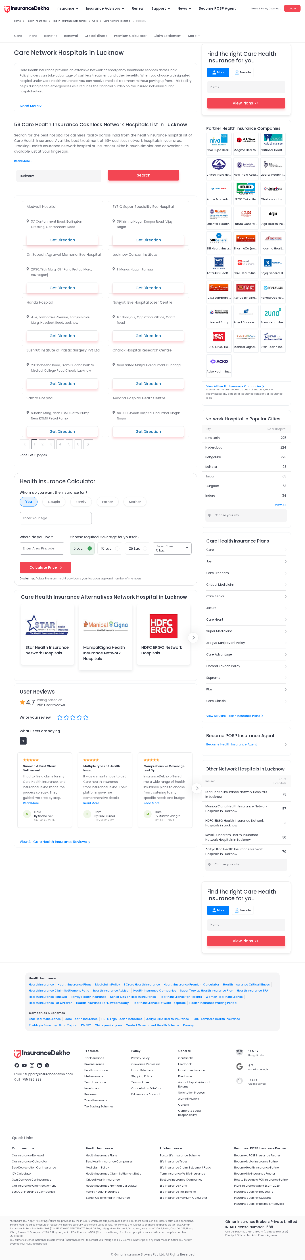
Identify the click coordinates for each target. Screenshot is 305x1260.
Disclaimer (185, 1076)
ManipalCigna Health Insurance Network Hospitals (104, 653)
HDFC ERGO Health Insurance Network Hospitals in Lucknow (234, 823)
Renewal (71, 36)
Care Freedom (217, 573)
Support (158, 8)
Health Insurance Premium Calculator (191, 984)
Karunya (189, 1025)
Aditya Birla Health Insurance (167, 1019)
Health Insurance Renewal (48, 997)
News (182, 8)
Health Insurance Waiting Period (212, 1003)
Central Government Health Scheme (152, 1025)
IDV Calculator (21, 1173)
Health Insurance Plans (74, 984)
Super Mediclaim (219, 631)
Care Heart (214, 619)
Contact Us (186, 1058)
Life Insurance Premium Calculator (183, 1198)
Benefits (50, 36)
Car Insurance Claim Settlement (34, 1186)
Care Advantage (219, 654)
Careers (183, 1105)
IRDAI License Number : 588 (249, 1227)
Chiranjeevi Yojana (108, 1025)
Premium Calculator (130, 36)
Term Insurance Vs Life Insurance (182, 1173)
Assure (211, 608)
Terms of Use (140, 1082)
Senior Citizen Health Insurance (133, 997)
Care (18, 36)
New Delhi (212, 438)
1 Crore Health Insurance (142, 984)
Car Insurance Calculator (29, 1161)
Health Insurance (41, 984)
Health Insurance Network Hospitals (159, 1003)
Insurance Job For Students (253, 1198)
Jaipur (210, 476)
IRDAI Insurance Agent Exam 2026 (257, 1186)
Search (143, 175)
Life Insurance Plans (173, 1186)
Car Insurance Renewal (28, 1155)
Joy (209, 561)
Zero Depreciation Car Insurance (34, 1167)
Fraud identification (191, 1070)
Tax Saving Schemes (98, 1106)
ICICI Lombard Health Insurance (216, 1019)
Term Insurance (95, 1082)
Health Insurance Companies (154, 990)
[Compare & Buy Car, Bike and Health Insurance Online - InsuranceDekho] (26, 10)
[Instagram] (32, 1066)
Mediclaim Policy (107, 984)
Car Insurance (94, 1058)
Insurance (65, 8)
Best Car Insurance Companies (33, 1192)
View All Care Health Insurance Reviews (53, 841)
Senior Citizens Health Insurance (108, 1198)
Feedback (185, 1064)
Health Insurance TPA (252, 990)
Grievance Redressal (145, 1064)
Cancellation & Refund (146, 1088)
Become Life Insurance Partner (254, 1173)
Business (90, 1094)
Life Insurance (93, 1076)
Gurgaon (212, 486)
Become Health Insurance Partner (257, 1167)
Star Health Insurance (45, 1019)
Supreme (213, 677)
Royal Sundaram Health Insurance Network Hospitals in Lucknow (231, 837)
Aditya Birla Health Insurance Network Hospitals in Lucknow (234, 851)
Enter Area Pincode (38, 548)
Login (292, 8)
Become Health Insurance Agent (231, 744)
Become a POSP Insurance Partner (257, 1155)
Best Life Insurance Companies (181, 1179)
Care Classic (216, 701)
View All (280, 505)
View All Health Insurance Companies (233, 386)
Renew (138, 8)
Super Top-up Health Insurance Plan (206, 990)
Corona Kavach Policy (223, 666)
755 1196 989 (32, 1079)
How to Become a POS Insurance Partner (261, 1179)
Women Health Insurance (224, 997)
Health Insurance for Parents (181, 997)
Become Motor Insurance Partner (256, 1161)
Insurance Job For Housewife (253, 1192)
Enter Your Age (35, 518)
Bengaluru (213, 457)
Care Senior (215, 596)
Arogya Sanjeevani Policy (225, 643)
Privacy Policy (140, 1058)
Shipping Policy (141, 1076)
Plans (33, 36)
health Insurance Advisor (111, 990)
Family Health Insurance (88, 997)
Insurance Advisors (103, 8)
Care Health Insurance (81, 1019)
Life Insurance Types (174, 1161)
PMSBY (86, 1025)
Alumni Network (188, 1098)
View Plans (243, 103)
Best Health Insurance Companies (109, 1161)
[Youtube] (24, 1066)
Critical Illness (96, 36)
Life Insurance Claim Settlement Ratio (185, 1167)
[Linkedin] (39, 1066)
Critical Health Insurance (103, 1179)
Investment (92, 1088)
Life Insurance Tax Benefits (178, 1192)
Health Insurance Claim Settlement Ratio (59, 990)
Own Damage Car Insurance (31, 1179)
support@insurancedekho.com (49, 1074)
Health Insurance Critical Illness (246, 984)
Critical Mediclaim (220, 584)
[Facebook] (16, 1066)
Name (215, 87)
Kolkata (211, 466)
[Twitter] (47, 1066)
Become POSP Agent (217, 8)
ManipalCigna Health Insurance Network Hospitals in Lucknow (236, 808)
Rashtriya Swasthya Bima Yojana (53, 1025)
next (88, 444)
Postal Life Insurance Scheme (180, 1155)
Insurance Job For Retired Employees (259, 1204)
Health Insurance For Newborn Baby (102, 1003)
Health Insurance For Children (50, 1003)
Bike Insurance (94, 1064)
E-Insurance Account (145, 1094)
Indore (210, 495)
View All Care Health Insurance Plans (233, 716)
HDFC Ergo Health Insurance (121, 1019)
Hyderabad (213, 447)
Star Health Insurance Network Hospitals (47, 650)
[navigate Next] (193, 637)
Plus (209, 689)
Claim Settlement (167, 36)
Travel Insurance (95, 1100)
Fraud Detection (142, 1070)
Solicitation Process (191, 1092)
